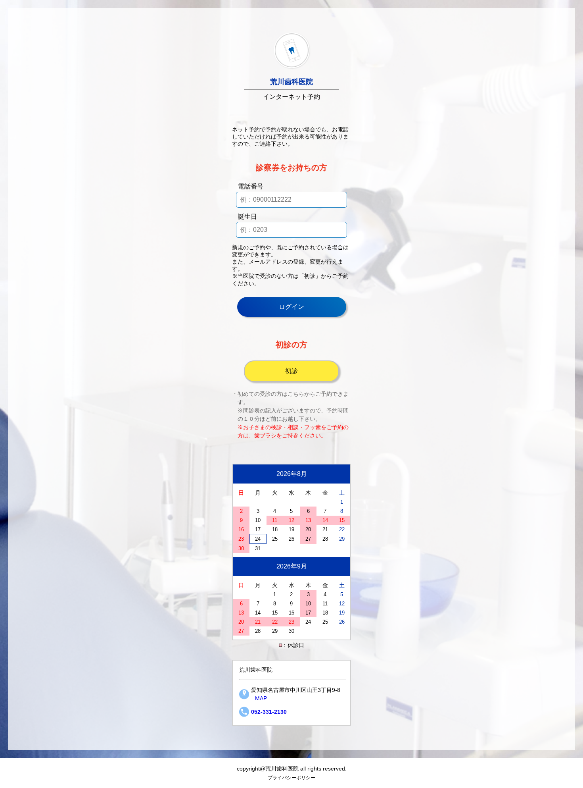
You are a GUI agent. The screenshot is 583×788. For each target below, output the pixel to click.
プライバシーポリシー (291, 777)
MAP (261, 698)
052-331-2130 (269, 712)
